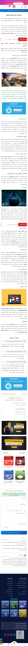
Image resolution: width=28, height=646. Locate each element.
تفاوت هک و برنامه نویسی (12, 224)
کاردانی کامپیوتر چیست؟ (19, 467)
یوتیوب (5, 634)
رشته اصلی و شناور (22, 562)
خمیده (21, 511)
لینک (13, 511)
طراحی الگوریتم (9, 589)
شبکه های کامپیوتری (9, 591)
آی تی (25, 589)
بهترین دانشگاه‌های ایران (22, 593)
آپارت (8, 634)
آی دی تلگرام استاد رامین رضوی (20, 623)
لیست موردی (10, 511)
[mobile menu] (25, 6)
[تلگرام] (1, 639)
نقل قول (16, 511)
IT (24, 415)
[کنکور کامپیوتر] (14, 6)
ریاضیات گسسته (9, 585)
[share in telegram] (12, 398)
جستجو (22, 6)
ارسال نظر (6, 527)
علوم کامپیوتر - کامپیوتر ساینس (11, 39)
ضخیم (24, 511)
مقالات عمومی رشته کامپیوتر (16, 403)
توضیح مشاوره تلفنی (17, 3)
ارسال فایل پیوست (21, 524)
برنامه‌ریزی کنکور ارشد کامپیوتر (21, 585)
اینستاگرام (11, 634)
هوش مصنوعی (10, 593)
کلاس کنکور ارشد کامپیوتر (22, 581)
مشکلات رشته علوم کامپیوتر (13, 10)
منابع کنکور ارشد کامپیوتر (22, 587)
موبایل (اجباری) (22, 504)
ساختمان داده (10, 581)
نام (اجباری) (24, 498)
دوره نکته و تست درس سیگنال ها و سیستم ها (8, 481)
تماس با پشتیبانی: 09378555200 (20, 628)
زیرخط (19, 511)
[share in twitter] (9, 398)
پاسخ (8, 539)
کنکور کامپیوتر (22, 10)
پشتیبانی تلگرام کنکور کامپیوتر (21, 626)
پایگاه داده (10, 596)
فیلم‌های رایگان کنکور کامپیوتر (21, 583)
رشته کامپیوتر (24, 591)
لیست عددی (8, 511)
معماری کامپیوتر (9, 583)
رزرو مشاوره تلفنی (9, 3)
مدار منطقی (10, 587)
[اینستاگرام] (1, 642)
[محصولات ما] (14, 644)
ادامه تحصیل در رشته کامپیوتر (20, 405)
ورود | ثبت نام (4, 6)
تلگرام (14, 634)
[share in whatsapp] (11, 398)
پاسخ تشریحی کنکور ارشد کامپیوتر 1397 (20, 481)
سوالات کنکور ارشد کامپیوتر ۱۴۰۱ (8, 467)
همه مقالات (6, 453)
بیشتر (24, 417)
